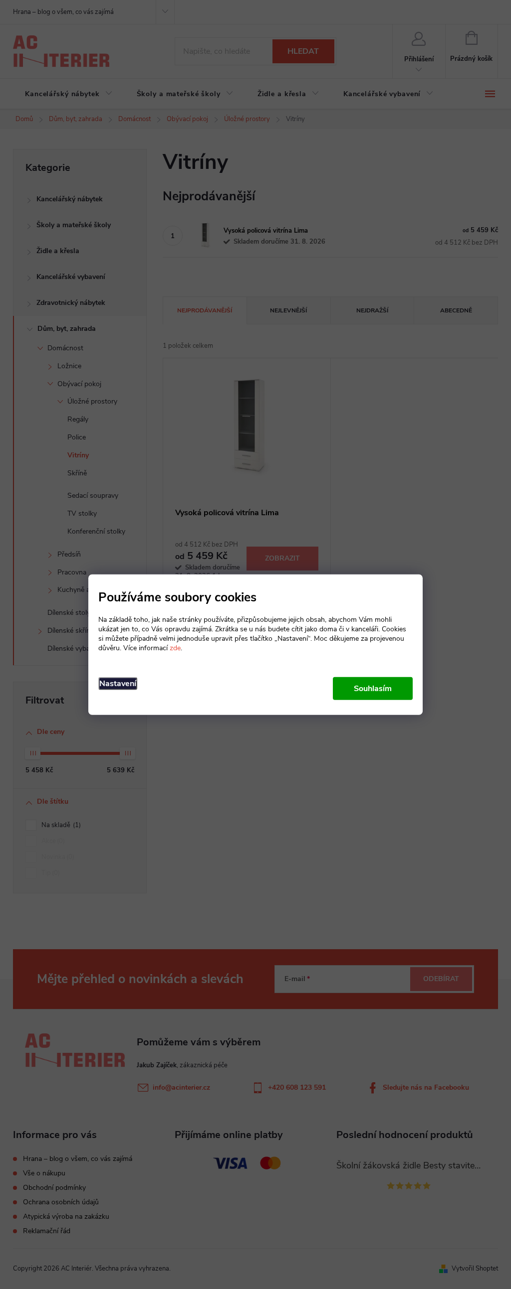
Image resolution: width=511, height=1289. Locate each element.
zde (175, 648)
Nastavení (117, 683)
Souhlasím (373, 688)
